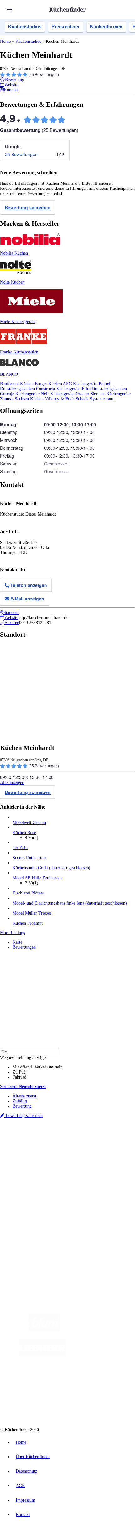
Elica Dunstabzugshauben (104, 388)
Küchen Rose (24, 832)
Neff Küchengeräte (58, 394)
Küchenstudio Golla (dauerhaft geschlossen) (51, 867)
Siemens (89, 1148)
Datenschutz (26, 1471)
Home (5, 41)
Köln (51, 1148)
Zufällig (20, 1101)
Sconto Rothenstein (30, 857)
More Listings (12, 932)
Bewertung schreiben (28, 207)
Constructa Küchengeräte (59, 388)
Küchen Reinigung (29, 1180)
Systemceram (101, 399)
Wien (125, 1143)
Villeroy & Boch (60, 399)
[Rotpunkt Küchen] (93, 1380)
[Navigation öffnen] (9, 9)
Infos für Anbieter (29, 1217)
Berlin (41, 1143)
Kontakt (23, 1514)
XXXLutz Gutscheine (73, 1153)
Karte (17, 942)
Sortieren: (23, 1086)
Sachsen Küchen (30, 399)
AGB (20, 1485)
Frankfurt (38, 1148)
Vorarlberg (87, 1143)
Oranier (83, 394)
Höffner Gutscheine (115, 1158)
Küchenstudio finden (31, 1132)
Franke (76, 1148)
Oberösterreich (108, 1143)
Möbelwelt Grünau (29, 822)
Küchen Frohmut (28, 923)
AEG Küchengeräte (81, 383)
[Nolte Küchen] (58, 1380)
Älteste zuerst (24, 1096)
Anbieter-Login (30, 1232)
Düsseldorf (21, 1148)
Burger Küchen (49, 383)
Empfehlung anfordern (33, 1138)
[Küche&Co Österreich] (74, 1405)
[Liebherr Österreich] (42, 1355)
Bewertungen (24, 947)
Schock (83, 399)
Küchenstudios (24, 26)
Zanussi (7, 399)
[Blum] (44, 1330)
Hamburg (55, 1143)
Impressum (25, 1500)
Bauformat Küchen (17, 383)
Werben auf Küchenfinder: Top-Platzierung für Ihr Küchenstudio (70, 1222)
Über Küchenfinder (30, 1190)
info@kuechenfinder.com (22, 1255)
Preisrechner (65, 26)
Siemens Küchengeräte (110, 394)
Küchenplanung (26, 1175)
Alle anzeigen (12, 782)
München (71, 1143)
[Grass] (96, 1330)
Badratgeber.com (27, 1200)
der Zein (20, 847)
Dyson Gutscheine (105, 1153)
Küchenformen (106, 26)
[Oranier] (103, 1355)
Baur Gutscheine (43, 1158)
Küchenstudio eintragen (33, 1227)
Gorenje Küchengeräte (20, 394)
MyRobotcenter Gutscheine (78, 1158)
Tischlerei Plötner (28, 893)
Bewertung (22, 1106)
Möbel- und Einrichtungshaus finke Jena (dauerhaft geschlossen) (70, 903)
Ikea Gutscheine (43, 1153)
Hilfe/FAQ (22, 1195)
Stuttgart (63, 1148)
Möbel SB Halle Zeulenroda (37, 878)
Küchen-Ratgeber (28, 1185)
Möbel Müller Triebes (32, 913)
